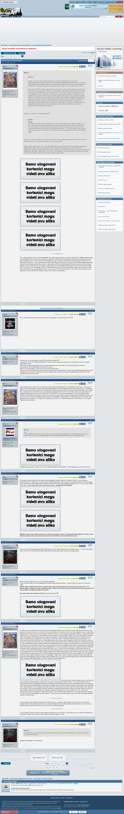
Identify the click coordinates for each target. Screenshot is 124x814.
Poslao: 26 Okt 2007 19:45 (9, 310)
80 (44, 56)
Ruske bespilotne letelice (105, 184)
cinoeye (5, 314)
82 (50, 56)
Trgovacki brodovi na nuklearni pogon (108, 171)
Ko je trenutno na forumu (10, 781)
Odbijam (82, 812)
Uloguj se (81, 2)
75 (30, 56)
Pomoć (114, 2)
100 (8, 58)
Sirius (4, 424)
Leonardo (5, 546)
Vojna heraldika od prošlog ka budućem (41, 45)
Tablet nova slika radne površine (107, 225)
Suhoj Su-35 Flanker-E (104, 175)
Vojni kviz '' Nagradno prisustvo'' (107, 188)
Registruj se (87, 2)
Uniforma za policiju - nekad (106, 120)
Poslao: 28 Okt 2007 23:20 (9, 542)
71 (19, 56)
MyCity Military (73, 2)
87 (64, 56)
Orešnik (101, 86)
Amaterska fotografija (104, 202)
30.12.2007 (92, 52)
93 (81, 56)
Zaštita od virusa (84, 801)
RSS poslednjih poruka (105, 152)
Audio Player (102, 206)
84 (56, 56)
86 (61, 56)
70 (16, 56)
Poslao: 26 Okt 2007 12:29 (9, 62)
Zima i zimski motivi (104, 216)
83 (53, 56)
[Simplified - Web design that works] (87, 806)
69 (13, 56)
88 (67, 56)
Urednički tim (69, 797)
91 (75, 56)
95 (87, 56)
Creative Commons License (83, 804)
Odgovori (21, 53)
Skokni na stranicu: (83, 60)
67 (8, 56)
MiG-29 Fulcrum (103, 180)
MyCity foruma (58, 808)
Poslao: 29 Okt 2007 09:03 (9, 623)
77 (36, 56)
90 (73, 56)
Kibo (4, 66)
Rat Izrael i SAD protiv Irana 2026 (107, 76)
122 (15, 58)
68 (11, 56)
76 (33, 56)
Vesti (74, 801)
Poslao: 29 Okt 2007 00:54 (9, 574)
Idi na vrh (93, 767)
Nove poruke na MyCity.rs (104, 198)
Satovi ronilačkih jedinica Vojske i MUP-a (109, 138)
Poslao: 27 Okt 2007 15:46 (9, 420)
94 (84, 56)
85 (58, 56)
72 (22, 56)
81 (47, 56)
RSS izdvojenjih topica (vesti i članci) (108, 156)
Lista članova (104, 2)
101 (11, 58)
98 (2, 58)
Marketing (120, 2)
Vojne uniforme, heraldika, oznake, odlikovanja (20, 45)
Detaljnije (76, 783)
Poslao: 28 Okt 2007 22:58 (9, 473)
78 (39, 56)
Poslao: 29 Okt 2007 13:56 (9, 720)
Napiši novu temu (9, 53)
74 (28, 56)
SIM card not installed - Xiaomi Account (109, 221)
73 (25, 56)
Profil (24, 303)
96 (89, 56)
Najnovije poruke (55, 797)
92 (78, 56)
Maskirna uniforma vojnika (105, 128)
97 (92, 56)
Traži (110, 2)
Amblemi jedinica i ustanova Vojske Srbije (110, 124)
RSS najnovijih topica (104, 148)
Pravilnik (98, 2)
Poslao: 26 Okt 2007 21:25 (9, 353)
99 (4, 58)
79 (42, 56)
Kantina (92, 2)
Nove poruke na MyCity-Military (106, 162)
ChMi (4, 357)
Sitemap (63, 797)
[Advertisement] (62, 32)
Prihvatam (73, 812)
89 (70, 56)
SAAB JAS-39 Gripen (104, 193)
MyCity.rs (78, 801)
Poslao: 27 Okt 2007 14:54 (9, 380)
